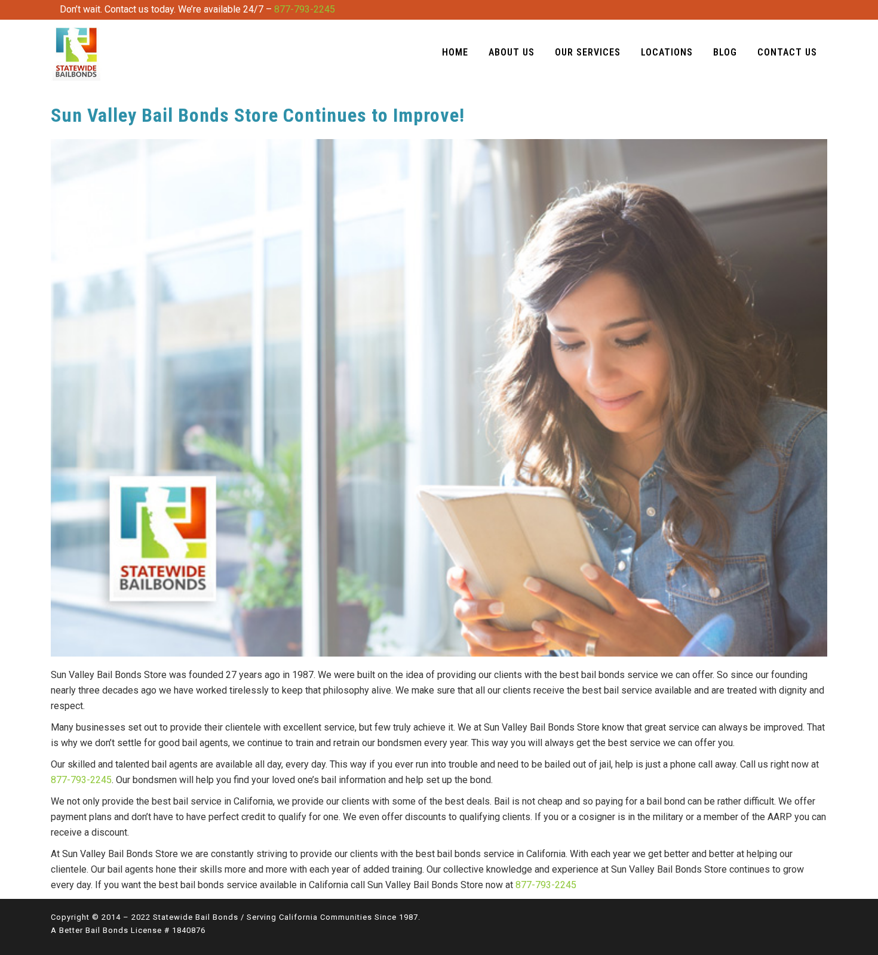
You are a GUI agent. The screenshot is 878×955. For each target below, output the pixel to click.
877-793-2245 (304, 9)
